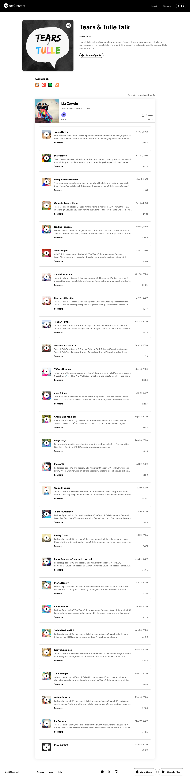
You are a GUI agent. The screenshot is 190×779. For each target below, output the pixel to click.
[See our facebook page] (102, 772)
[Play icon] (63, 114)
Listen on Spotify (93, 55)
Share (149, 115)
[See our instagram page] (116, 772)
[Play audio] (152, 103)
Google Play (173, 772)
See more (58, 142)
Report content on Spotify (141, 95)
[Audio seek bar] (107, 122)
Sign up (167, 6)
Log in (154, 6)
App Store (146, 772)
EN (182, 5)
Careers (40, 772)
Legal (51, 772)
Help (60, 772)
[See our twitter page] (109, 772)
